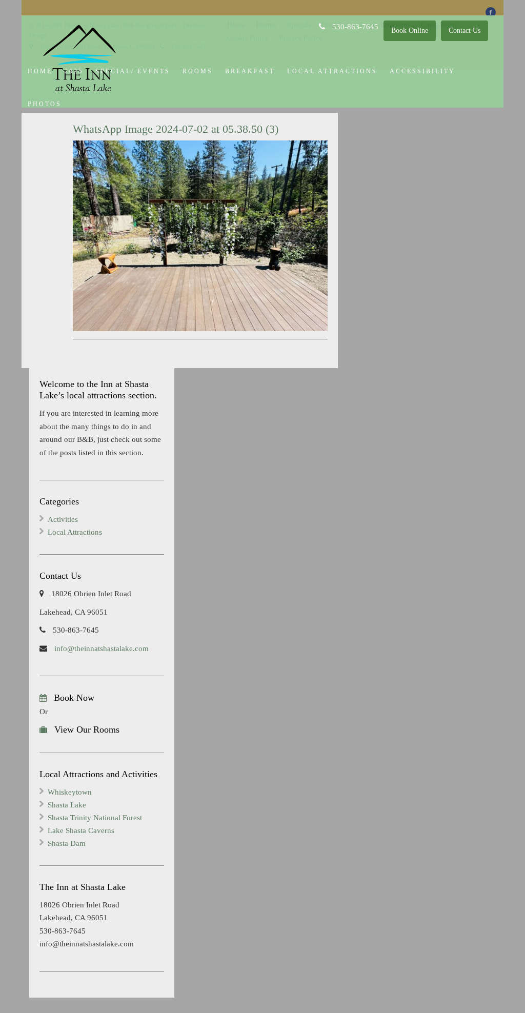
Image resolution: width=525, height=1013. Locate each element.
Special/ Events (132, 71)
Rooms (198, 71)
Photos (45, 104)
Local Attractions (332, 71)
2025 (74, 71)
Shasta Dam (67, 843)
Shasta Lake (67, 805)
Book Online (409, 30)
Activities (63, 519)
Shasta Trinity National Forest (95, 818)
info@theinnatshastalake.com (100, 648)
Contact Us (464, 30)
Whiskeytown (70, 792)
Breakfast (250, 71)
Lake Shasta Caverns (81, 830)
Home (40, 71)
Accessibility (422, 71)
